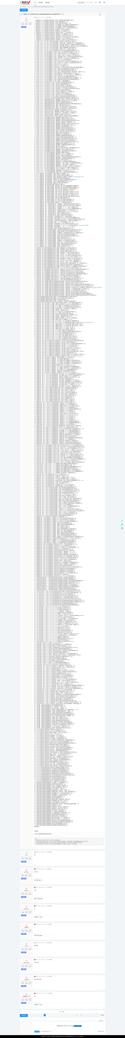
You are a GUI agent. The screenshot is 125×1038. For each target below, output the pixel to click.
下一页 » (62, 1011)
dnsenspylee (26, 962)
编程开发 (24, 6)
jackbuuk (26, 872)
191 (30, 981)
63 (22, 22)
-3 (26, 22)
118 (26, 998)
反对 (45, 972)
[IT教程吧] (25, 2)
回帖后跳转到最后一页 (46, 1031)
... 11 (70, 1015)
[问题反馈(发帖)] (122, 528)
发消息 (23, 27)
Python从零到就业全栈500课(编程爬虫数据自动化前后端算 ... (42, 6)
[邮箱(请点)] (122, 524)
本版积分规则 (101, 1031)
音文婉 (26, 927)
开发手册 (47, 2)
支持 (40, 972)
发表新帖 (23, 1015)
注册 (104, 2)
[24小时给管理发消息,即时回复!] (122, 521)
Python (28, 6)
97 (26, 911)
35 (30, 892)
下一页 (81, 1015)
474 (30, 998)
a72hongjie (26, 979)
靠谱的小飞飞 (26, 996)
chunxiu (26, 855)
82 (30, 874)
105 (30, 929)
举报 (103, 847)
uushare (26, 945)
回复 (51, 833)
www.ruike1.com (76, 176)
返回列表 (102, 1015)
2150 (30, 911)
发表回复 (37, 1031)
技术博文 (41, 2)
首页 (35, 2)
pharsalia (26, 890)
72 (30, 965)
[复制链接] (62, 14)
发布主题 (23, 10)
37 (26, 965)
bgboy (26, 20)
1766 (30, 22)
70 (26, 981)
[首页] (20, 7)
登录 (100, 2)
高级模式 (101, 1020)
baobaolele (26, 908)
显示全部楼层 (48, 17)
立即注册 (70, 1025)
